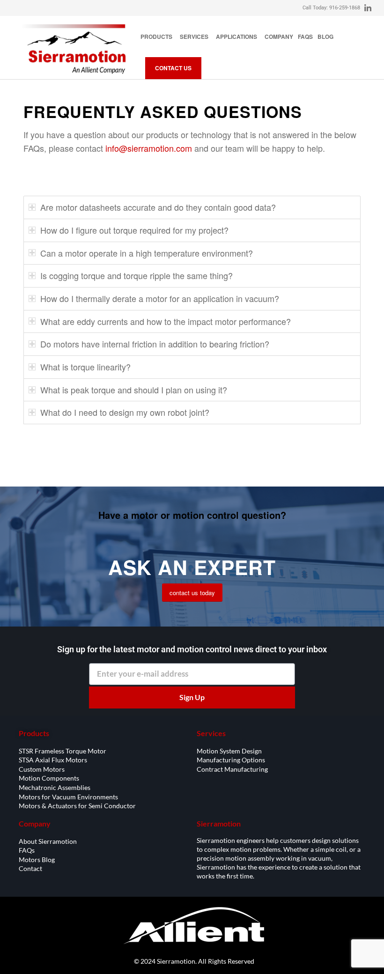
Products (156, 36)
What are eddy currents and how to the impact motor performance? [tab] (165, 321)
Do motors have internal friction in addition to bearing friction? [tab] (154, 344)
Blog (325, 36)
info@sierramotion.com (148, 148)
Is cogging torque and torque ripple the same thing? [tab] (136, 275)
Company (279, 36)
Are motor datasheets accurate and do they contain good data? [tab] (158, 207)
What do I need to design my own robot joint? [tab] (124, 412)
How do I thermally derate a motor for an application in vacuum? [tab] (159, 298)
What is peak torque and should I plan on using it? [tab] (133, 390)
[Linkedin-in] (368, 8)
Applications (236, 36)
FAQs (305, 36)
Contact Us (173, 68)
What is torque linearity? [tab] (85, 367)
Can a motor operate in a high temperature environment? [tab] (146, 253)
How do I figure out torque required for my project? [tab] (134, 230)
